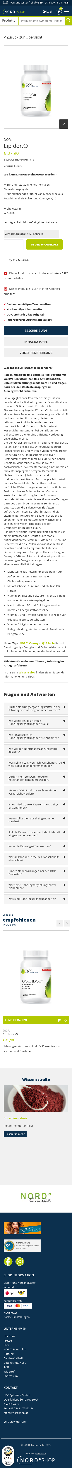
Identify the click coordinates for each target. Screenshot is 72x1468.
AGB (6, 1367)
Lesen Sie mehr (15, 1134)
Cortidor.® (10, 1032)
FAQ (6, 1345)
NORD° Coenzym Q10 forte (37, 643)
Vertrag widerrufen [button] (15, 1421)
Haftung (9, 1354)
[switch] (8, 1463)
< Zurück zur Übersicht (23, 37)
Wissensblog (27, 672)
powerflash (40, 1453)
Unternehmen (15, 1329)
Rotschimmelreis (15, 1118)
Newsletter (10, 1312)
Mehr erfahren (17, 1020)
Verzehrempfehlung (36, 353)
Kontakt (11, 1388)
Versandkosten (26, 159)
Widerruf (9, 1371)
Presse (8, 1340)
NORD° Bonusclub (15, 1349)
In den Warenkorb (44, 244)
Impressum (11, 1376)
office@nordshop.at (16, 1413)
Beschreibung (36, 331)
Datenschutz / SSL (15, 1362)
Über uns (9, 1336)
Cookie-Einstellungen (17, 1317)
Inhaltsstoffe (36, 342)
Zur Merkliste (21, 260)
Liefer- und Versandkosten (20, 1282)
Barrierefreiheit (13, 1358)
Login (49, 11)
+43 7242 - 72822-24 (21, 1408)
